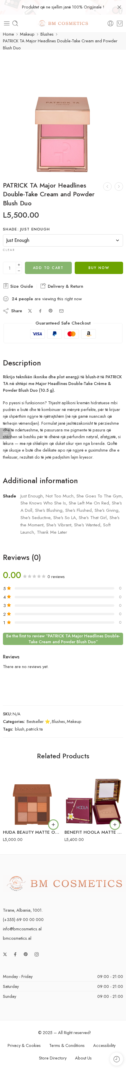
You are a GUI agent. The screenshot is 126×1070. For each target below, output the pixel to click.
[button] (53, 824)
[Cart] (119, 23)
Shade (26, 229)
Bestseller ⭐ (38, 721)
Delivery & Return (64, 286)
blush (19, 729)
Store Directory (53, 1058)
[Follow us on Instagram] (36, 954)
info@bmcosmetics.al (22, 929)
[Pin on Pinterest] (50, 310)
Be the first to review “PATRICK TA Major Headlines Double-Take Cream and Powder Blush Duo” (63, 639)
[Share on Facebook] (40, 311)
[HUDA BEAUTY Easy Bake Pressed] (119, 186)
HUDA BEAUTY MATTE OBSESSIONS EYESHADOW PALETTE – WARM (32, 832)
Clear (9, 250)
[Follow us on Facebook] (15, 954)
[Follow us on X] (5, 954)
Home (8, 34)
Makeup (27, 34)
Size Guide (21, 286)
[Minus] (19, 271)
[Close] (119, 7)
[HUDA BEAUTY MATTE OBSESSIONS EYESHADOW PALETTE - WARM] (32, 796)
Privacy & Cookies (24, 1045)
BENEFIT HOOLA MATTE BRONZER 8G (93, 832)
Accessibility (104, 1045)
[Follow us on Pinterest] (25, 954)
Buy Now (98, 267)
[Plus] (19, 265)
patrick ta (34, 729)
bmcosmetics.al (17, 938)
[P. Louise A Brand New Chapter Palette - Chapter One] (107, 186)
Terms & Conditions (67, 1045)
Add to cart (48, 267)
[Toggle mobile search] (15, 23)
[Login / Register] (110, 23)
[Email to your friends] (61, 310)
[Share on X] (30, 311)
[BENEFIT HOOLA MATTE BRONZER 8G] (93, 796)
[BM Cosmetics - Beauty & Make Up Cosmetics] (63, 23)
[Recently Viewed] (116, 1059)
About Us (83, 1058)
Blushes (47, 34)
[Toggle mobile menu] (7, 23)
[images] (63, 112)
